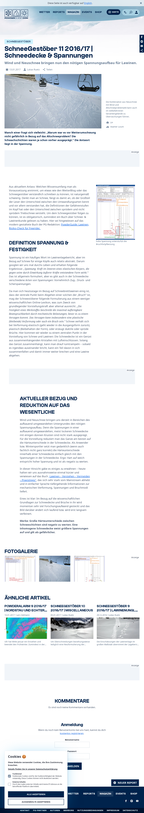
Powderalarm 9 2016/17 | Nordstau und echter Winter (25, 610)
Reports (59, 12)
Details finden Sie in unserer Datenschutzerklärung (33, 769)
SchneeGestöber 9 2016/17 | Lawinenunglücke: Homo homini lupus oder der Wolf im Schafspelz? (118, 614)
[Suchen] (130, 12)
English (88, 3)
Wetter (44, 12)
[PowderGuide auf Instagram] (142, 41)
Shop (98, 12)
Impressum (113, 810)
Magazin (73, 12)
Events (87, 12)
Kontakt (25, 810)
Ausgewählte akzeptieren (36, 802)
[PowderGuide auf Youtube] (142, 46)
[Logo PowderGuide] (16, 14)
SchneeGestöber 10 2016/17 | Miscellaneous (72, 608)
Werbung (68, 810)
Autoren (55, 810)
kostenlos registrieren (72, 733)
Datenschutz (130, 810)
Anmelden (72, 766)
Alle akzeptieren (36, 794)
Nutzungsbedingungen (90, 810)
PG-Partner (40, 810)
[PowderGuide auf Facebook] (142, 37)
